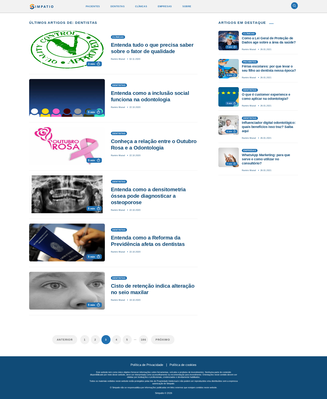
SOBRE (186, 6)
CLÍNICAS (141, 6)
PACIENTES (93, 6)
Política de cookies (183, 365)
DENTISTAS (118, 6)
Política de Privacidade (147, 365)
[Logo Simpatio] (41, 5)
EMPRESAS (165, 6)
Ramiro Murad (118, 59)
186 (143, 339)
